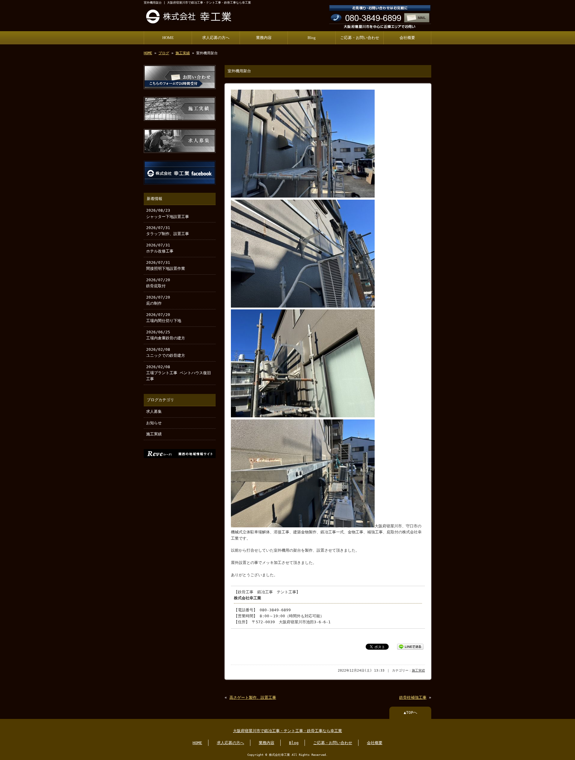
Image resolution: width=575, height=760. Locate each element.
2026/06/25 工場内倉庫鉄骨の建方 (165, 335)
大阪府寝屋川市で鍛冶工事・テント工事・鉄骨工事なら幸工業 (287, 731)
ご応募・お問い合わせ (359, 38)
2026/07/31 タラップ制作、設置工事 (167, 230)
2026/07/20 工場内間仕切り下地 (163, 317)
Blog (312, 38)
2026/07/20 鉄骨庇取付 (158, 283)
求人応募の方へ (215, 38)
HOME (168, 38)
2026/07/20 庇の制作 (158, 300)
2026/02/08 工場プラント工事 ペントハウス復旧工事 (178, 373)
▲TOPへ (410, 712)
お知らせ (154, 423)
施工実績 (182, 53)
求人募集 (154, 411)
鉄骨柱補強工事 (412, 697)
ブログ (163, 53)
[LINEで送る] (410, 646)
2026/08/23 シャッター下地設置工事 (167, 213)
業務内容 (264, 38)
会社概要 (407, 38)
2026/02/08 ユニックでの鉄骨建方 (165, 352)
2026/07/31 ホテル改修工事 (159, 248)
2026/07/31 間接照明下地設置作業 (165, 265)
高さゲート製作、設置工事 (252, 697)
